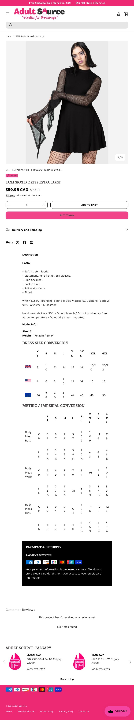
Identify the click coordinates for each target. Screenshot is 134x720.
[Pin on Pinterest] (31, 242)
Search (9, 711)
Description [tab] (30, 254)
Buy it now (67, 215)
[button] (126, 14)
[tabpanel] (67, 398)
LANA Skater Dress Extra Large (29, 36)
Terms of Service (26, 711)
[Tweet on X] (17, 242)
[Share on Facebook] (24, 242)
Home (8, 36)
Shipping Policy (66, 711)
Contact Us (84, 711)
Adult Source (19, 706)
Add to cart (89, 204)
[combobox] (67, 25)
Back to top (67, 679)
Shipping (10, 195)
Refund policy (46, 711)
